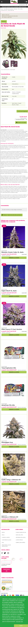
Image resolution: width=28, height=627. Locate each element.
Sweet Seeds (4, 515)
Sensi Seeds (3, 27)
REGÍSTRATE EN (6, 570)
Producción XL (4, 10)
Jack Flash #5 (11, 10)
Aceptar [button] (21, 625)
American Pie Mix (8, 405)
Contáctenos (19, 539)
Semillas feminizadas (8, 9)
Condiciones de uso (21, 532)
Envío (3, 532)
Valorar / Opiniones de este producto (12, 215)
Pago (3, 534)
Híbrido (15, 9)
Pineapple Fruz (7, 442)
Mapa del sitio (19, 534)
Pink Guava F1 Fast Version (12, 329)
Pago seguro (4, 593)
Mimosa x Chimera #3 (10, 517)
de (20, 4)
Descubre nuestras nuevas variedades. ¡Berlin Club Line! (14, 6)
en (22, 4)
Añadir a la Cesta (21, 122)
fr (24, 4)
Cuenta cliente (6, 537)
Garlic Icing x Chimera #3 (11, 480)
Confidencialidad (6, 539)
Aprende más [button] (19, 621)
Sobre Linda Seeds (20, 542)
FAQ (3, 542)
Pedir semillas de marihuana (6, 545)
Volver (4, 21)
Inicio (2, 9)
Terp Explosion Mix (9, 368)
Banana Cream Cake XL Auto (13, 252)
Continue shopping (22, 111)
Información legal (21, 537)
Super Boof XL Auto (9, 291)
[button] (7, 625)
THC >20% (20, 9)
